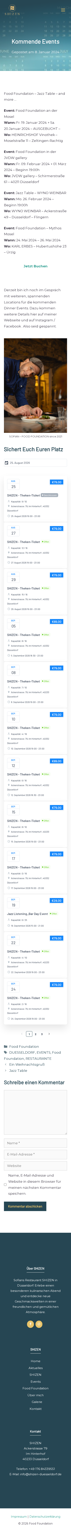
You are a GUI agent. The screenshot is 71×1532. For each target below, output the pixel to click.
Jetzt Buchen (36, 266)
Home (35, 1361)
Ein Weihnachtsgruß (27, 1064)
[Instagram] (39, 1324)
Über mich (35, 1395)
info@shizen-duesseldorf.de (41, 1474)
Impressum (19, 1516)
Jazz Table (18, 1071)
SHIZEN (35, 1375)
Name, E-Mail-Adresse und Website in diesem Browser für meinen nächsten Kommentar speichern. (34, 1184)
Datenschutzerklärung (44, 1516)
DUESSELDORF (22, 1052)
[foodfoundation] (12, 10)
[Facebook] (30, 1324)
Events (36, 1381)
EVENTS (43, 1052)
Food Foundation (24, 1047)
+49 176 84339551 (42, 1469)
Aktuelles (36, 1368)
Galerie (37, 1402)
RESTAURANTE (38, 1059)
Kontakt (36, 1409)
